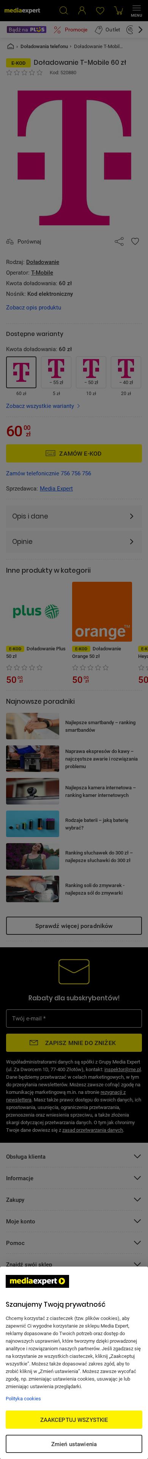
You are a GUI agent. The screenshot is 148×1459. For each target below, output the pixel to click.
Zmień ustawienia (74, 1444)
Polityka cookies (23, 1398)
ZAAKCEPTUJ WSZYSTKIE (74, 1419)
